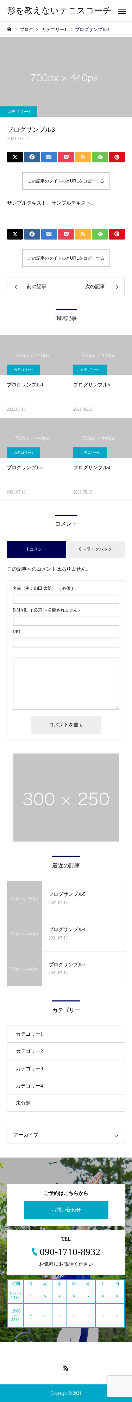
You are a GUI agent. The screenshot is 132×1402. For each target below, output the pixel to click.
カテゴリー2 (29, 1051)
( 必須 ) (43, 588)
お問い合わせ (66, 1209)
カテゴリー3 (29, 1068)
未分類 (23, 1103)
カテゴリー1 (18, 111)
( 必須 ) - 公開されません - (46, 610)
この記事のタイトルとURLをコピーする (66, 181)
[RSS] (66, 1367)
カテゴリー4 (29, 1085)
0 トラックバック (95, 549)
